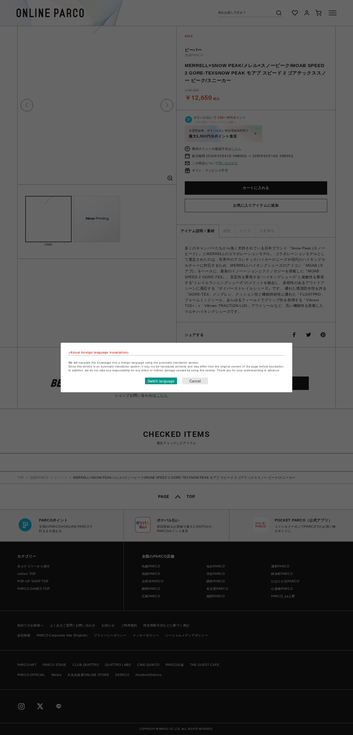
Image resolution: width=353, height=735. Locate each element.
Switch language (161, 380)
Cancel (195, 380)
